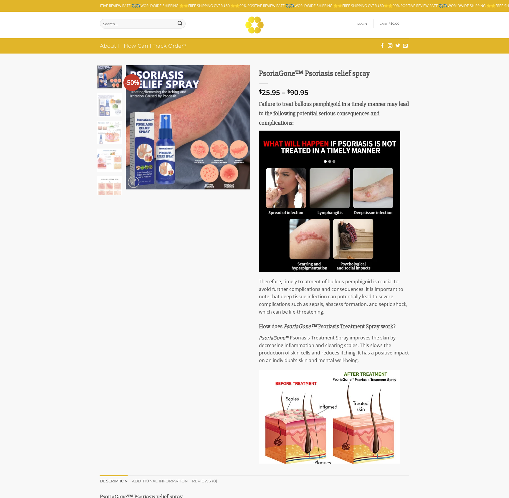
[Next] (240, 127)
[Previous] (135, 127)
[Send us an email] (405, 46)
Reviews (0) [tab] (204, 481)
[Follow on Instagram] (390, 46)
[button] (362, 24)
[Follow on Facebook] (382, 46)
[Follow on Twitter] (397, 46)
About (108, 46)
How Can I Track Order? (155, 46)
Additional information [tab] (160, 481)
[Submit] (180, 24)
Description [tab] (114, 481)
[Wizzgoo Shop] (254, 25)
